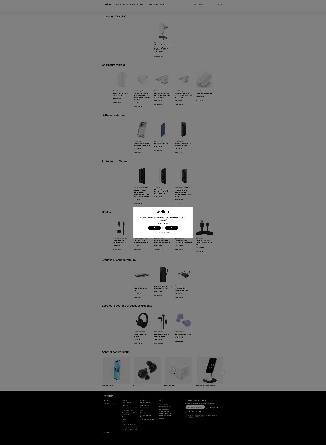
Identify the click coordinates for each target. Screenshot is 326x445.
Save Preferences (164, 232)
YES (154, 228)
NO (172, 228)
